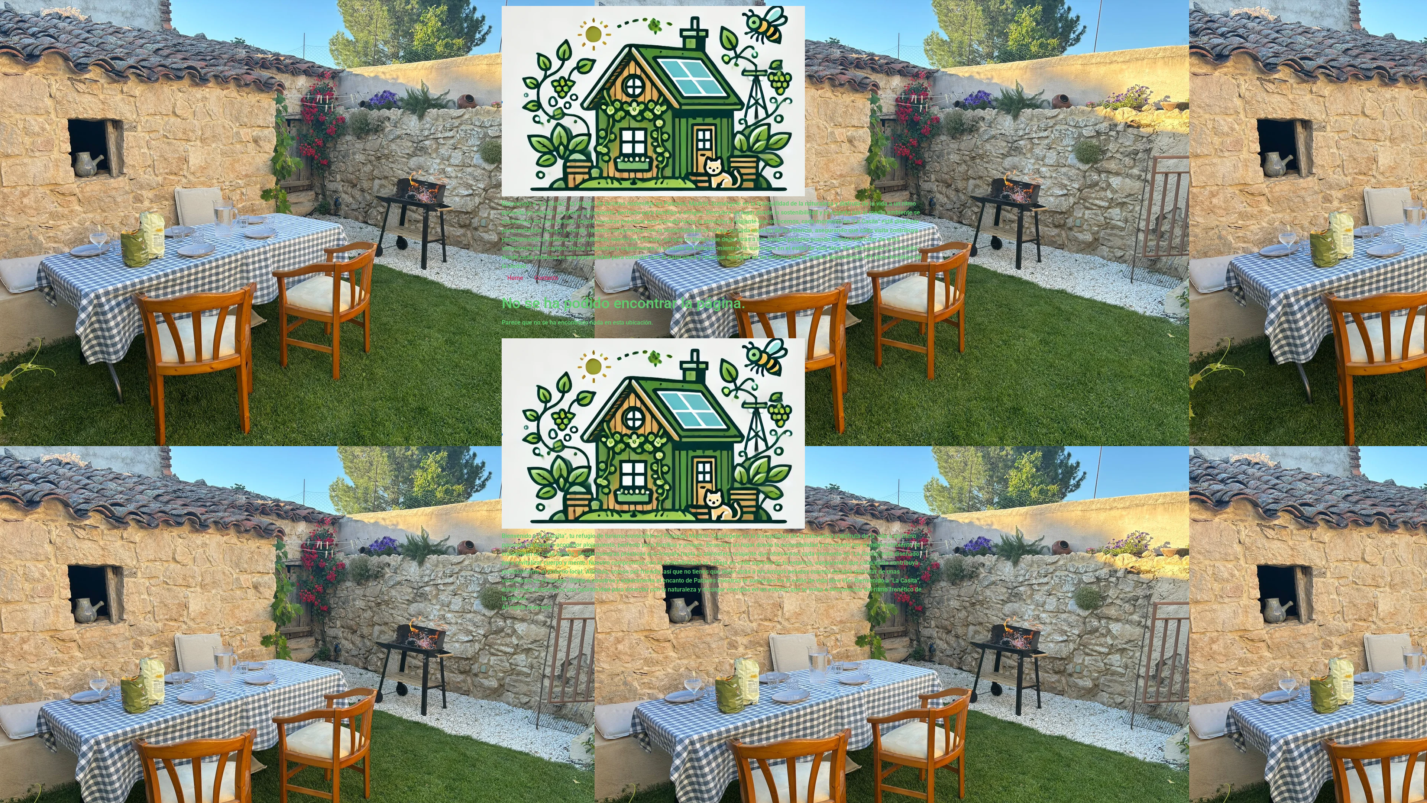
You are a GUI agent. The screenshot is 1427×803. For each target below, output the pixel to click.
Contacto (546, 277)
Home (515, 277)
